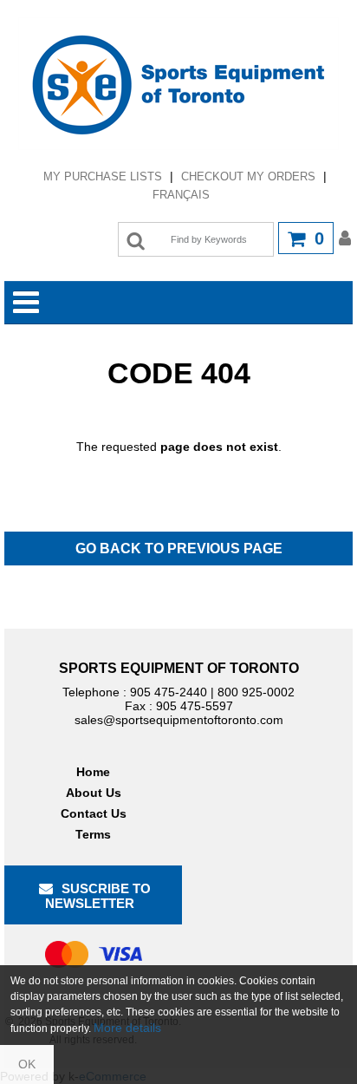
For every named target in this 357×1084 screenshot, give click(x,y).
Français (181, 194)
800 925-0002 (256, 692)
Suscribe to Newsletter (98, 896)
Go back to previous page (178, 548)
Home (93, 772)
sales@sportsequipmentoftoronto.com (179, 720)
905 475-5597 (194, 706)
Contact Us (94, 813)
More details (127, 1028)
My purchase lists (102, 176)
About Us (93, 793)
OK (27, 1064)
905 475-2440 (168, 692)
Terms (93, 834)
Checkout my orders (248, 176)
